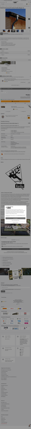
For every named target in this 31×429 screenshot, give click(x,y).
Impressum (17, 222)
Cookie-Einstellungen (20, 215)
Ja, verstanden (15, 218)
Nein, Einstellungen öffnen (15, 220)
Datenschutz (14, 222)
